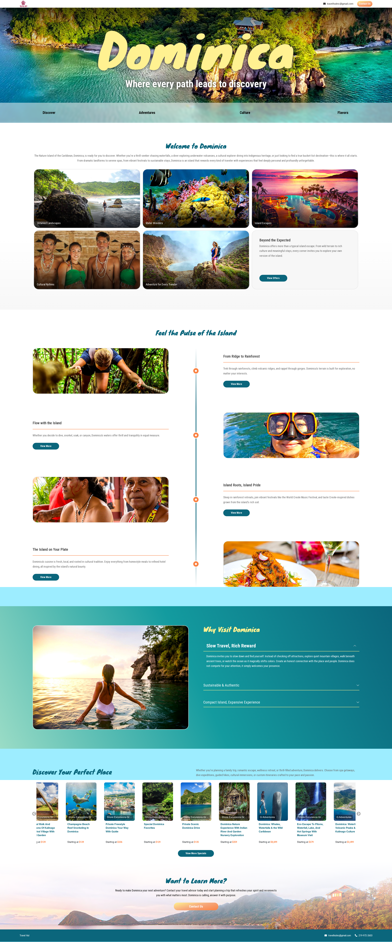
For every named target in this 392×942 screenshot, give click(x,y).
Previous (33, 813)
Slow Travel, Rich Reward (231, 646)
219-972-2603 (365, 935)
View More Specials (196, 853)
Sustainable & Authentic (221, 685)
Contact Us (365, 3)
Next (357, 813)
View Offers (273, 278)
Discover (49, 113)
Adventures (147, 113)
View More (236, 384)
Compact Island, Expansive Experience (231, 702)
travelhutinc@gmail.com (339, 3)
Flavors (343, 113)
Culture (245, 113)
